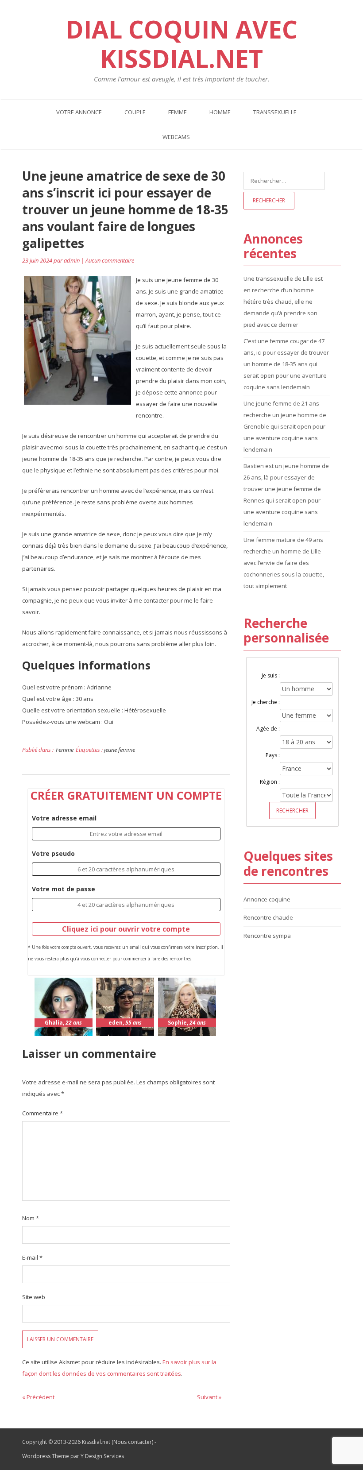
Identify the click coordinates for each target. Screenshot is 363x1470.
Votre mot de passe (63, 889)
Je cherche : (265, 702)
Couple (135, 112)
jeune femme (119, 750)
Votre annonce (79, 112)
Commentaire (42, 1113)
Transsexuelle (275, 112)
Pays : (273, 755)
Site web (33, 1297)
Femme (177, 112)
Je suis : (271, 675)
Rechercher (292, 810)
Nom (30, 1218)
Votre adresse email (64, 818)
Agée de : (268, 728)
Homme (220, 112)
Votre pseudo (53, 853)
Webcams (176, 137)
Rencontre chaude (268, 917)
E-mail (32, 1257)
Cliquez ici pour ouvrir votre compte (126, 929)
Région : (270, 781)
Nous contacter (132, 1442)
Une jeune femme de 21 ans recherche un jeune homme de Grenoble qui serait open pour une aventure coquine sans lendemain (284, 426)
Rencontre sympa (267, 936)
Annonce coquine (266, 899)
